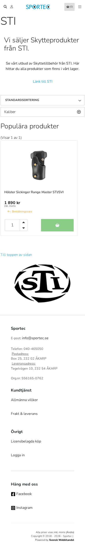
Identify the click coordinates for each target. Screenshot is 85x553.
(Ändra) (70, 532)
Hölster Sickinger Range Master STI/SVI (34, 192)
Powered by (54, 540)
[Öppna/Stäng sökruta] (5, 6)
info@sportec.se (35, 338)
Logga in (18, 455)
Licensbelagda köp (26, 441)
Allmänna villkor (24, 399)
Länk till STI (42, 81)
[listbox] (42, 100)
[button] (81, 100)
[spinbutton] (12, 225)
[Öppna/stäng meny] (79, 7)
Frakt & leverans (24, 413)
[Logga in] (12, 7)
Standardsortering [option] (22, 100)
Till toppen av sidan (16, 254)
